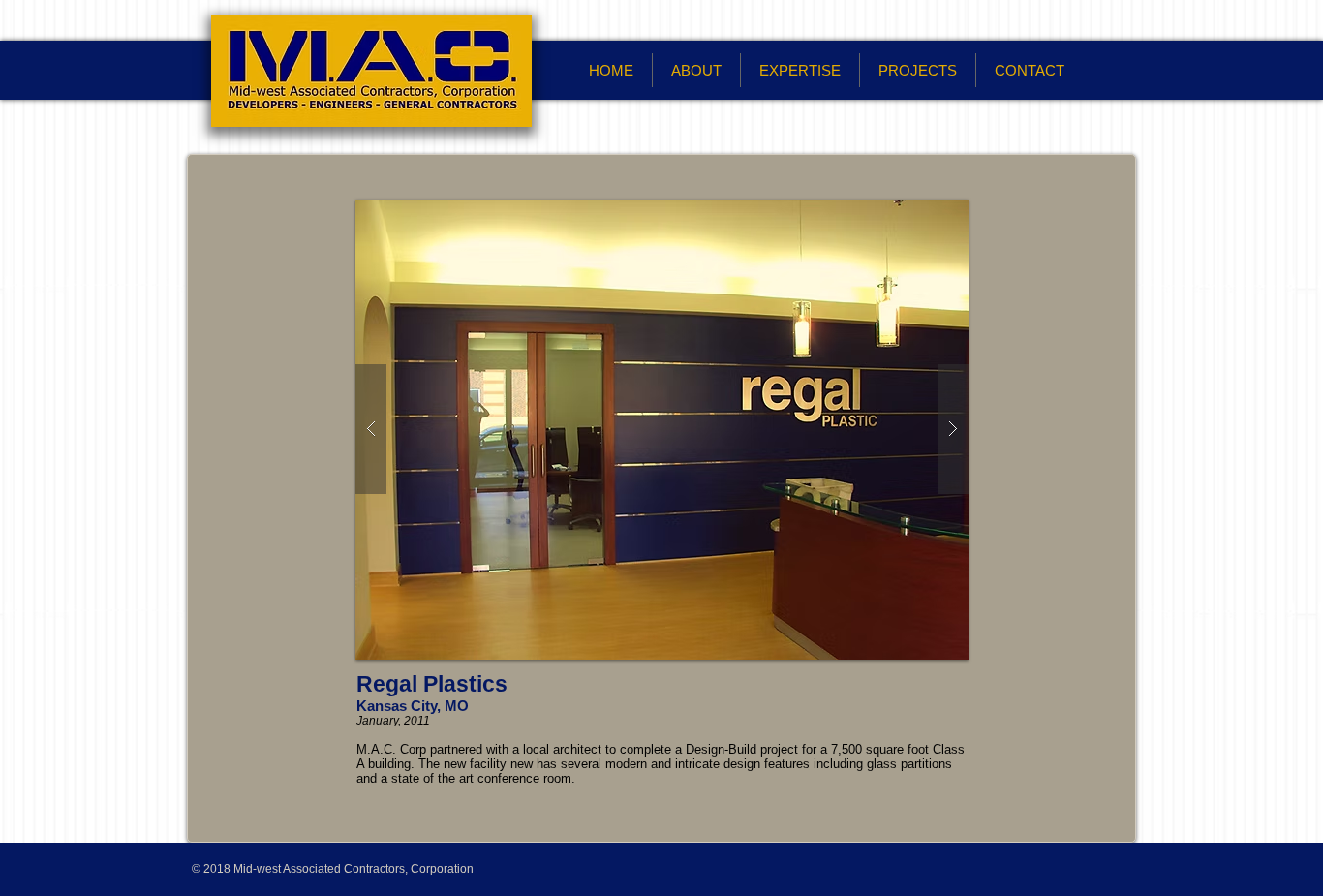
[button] (662, 430)
